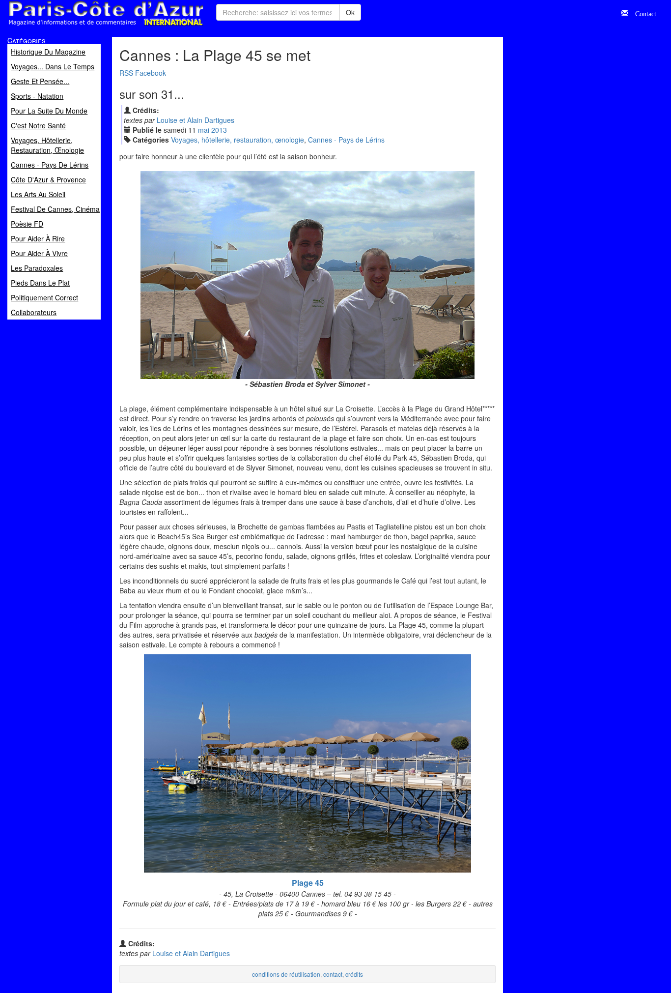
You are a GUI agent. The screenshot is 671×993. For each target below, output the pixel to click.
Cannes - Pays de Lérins (346, 140)
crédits (354, 974)
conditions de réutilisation (286, 974)
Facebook (150, 73)
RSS (126, 73)
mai (203, 130)
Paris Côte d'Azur (84, 26)
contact (332, 974)
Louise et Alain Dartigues (195, 120)
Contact (642, 13)
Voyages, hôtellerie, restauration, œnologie (237, 140)
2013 (219, 130)
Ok (350, 12)
